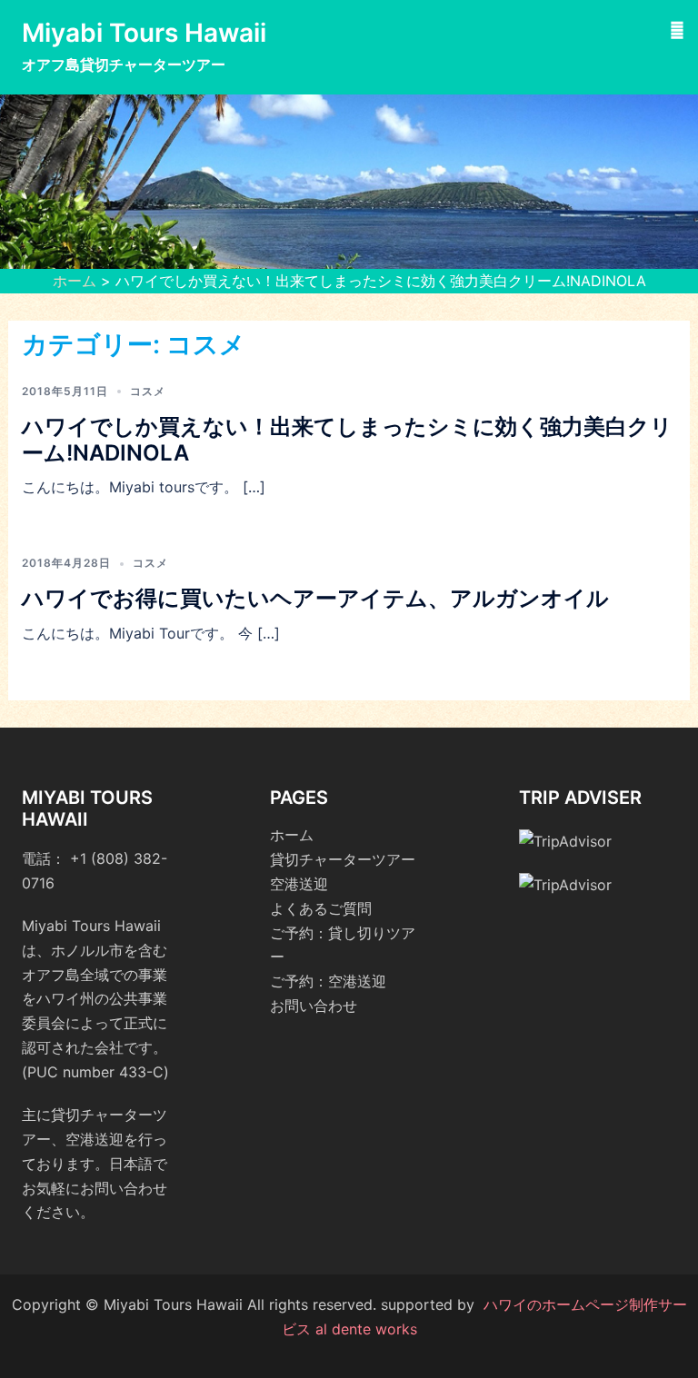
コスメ (147, 391)
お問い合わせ (313, 1005)
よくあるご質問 (321, 908)
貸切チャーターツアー (342, 859)
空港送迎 (299, 884)
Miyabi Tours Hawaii (144, 32)
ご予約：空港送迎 (328, 981)
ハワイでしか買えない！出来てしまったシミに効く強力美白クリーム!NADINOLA (347, 439)
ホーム (74, 281)
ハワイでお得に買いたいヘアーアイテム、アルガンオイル (315, 598)
